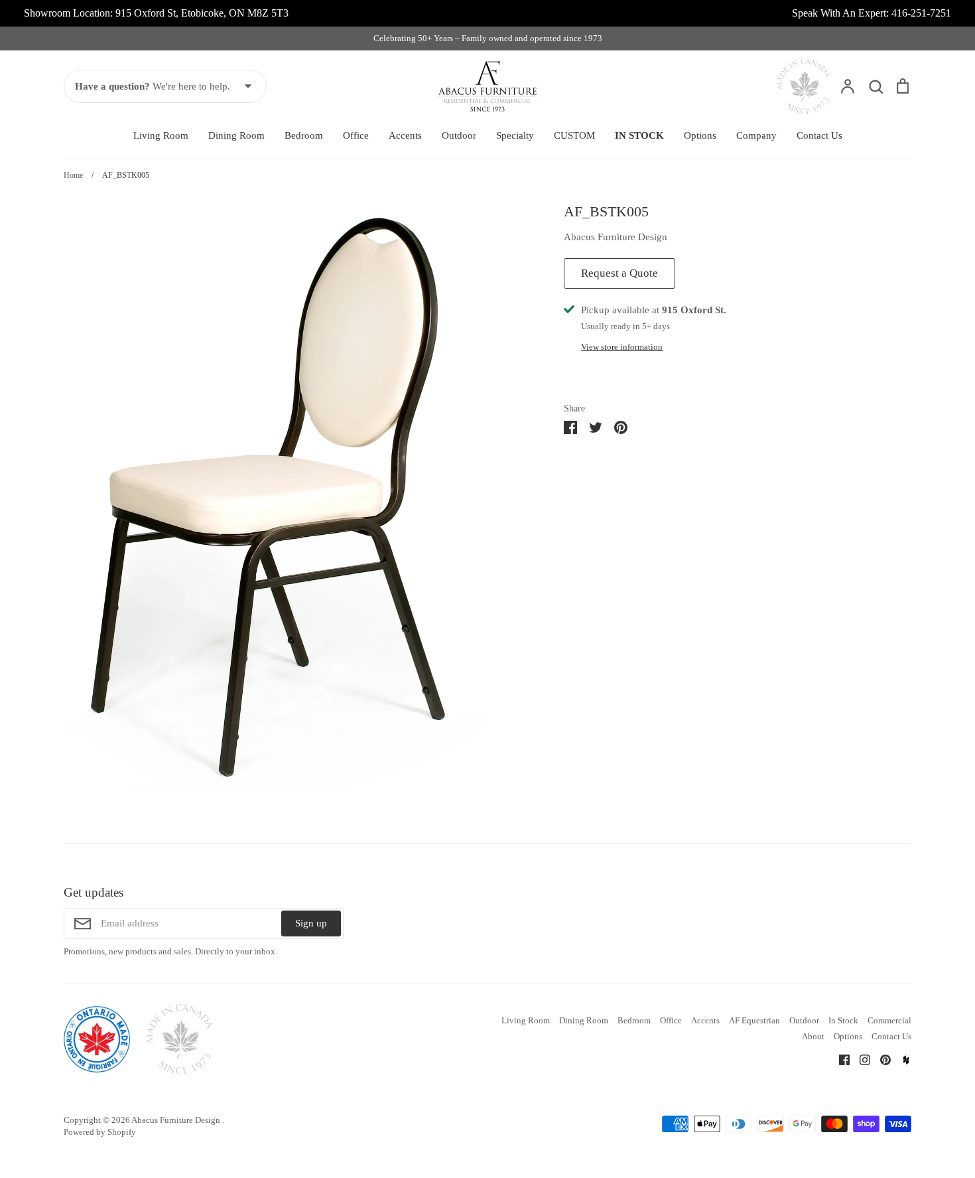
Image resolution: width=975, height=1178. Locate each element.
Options (700, 135)
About (813, 1036)
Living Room (160, 135)
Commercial (889, 1020)
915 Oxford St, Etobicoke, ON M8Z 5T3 (202, 13)
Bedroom (304, 135)
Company (756, 135)
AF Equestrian (754, 1020)
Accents (405, 135)
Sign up (311, 923)
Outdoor (459, 135)
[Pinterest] (880, 1058)
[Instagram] (860, 1058)
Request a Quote (619, 273)
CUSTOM (574, 135)
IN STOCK (639, 135)
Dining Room (236, 135)
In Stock (843, 1020)
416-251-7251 (921, 13)
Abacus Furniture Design (615, 237)
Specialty (515, 135)
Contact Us (819, 135)
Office (356, 135)
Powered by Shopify (100, 1132)
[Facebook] (839, 1058)
